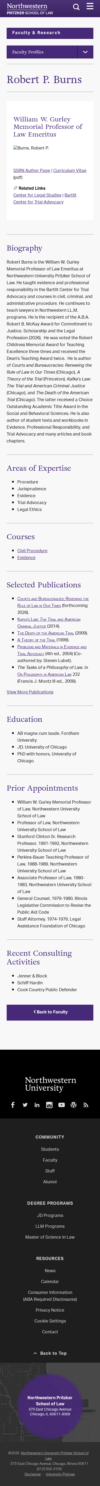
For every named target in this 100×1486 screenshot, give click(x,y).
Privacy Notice (50, 1310)
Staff (50, 1171)
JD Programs (50, 1216)
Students (50, 1149)
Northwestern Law (30, 9)
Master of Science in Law (50, 1237)
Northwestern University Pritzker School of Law (55, 1455)
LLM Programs (50, 1226)
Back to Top (53, 1354)
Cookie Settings (50, 1321)
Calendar (50, 1282)
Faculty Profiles (27, 52)
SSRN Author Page (31, 171)
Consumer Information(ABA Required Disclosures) (50, 1296)
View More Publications (30, 692)
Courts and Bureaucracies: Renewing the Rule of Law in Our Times (53, 602)
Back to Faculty (52, 1012)
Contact (50, 1332)
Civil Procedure (32, 551)
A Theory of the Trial (36, 640)
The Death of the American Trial (45, 633)
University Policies (60, 1474)
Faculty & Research (36, 33)
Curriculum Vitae (69, 171)
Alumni (50, 1182)
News (50, 1271)
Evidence (26, 558)
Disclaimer (33, 1474)
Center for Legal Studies (37, 195)
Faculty (50, 1160)
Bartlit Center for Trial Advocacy (45, 199)
